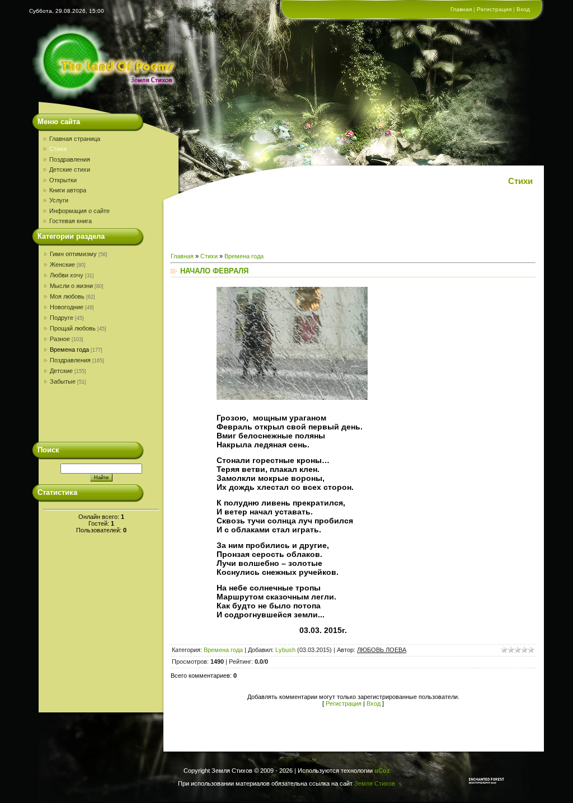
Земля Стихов (374, 783)
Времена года (69, 349)
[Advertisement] (94, 416)
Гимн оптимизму (73, 254)
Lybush (285, 649)
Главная (461, 9)
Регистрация (494, 9)
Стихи (209, 256)
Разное (60, 339)
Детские (61, 370)
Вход (523, 9)
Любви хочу (66, 275)
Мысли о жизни (71, 285)
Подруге (61, 317)
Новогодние (66, 307)
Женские (62, 264)
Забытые (63, 381)
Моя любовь (67, 296)
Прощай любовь (73, 328)
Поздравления (70, 360)
